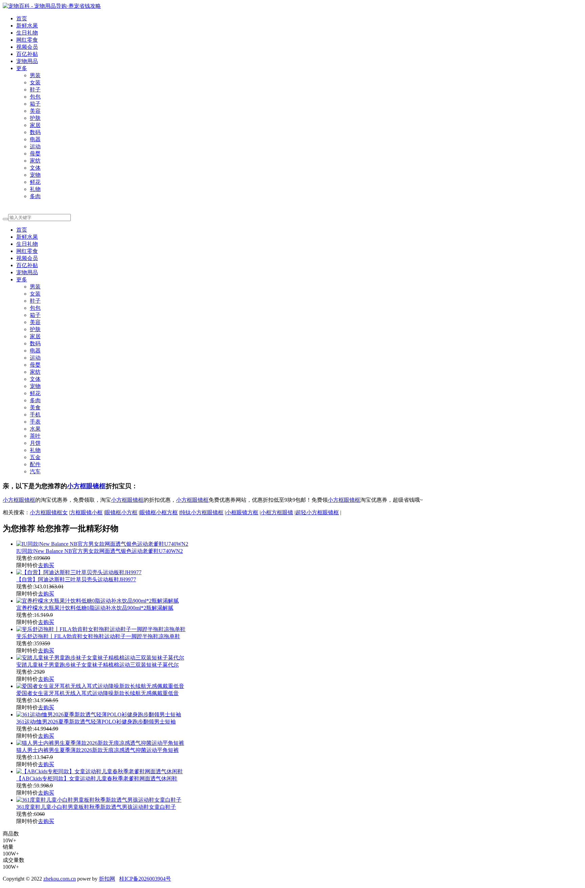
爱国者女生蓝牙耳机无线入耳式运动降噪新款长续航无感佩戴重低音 (97, 693)
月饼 (35, 443)
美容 (35, 111)
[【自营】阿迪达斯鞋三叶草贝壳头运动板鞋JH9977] (79, 572)
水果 (35, 429)
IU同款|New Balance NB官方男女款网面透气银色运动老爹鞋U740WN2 (99, 551)
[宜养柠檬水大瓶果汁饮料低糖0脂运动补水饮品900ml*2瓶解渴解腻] (97, 601)
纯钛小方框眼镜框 (201, 512)
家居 (35, 125)
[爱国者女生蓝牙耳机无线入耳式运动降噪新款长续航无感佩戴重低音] (100, 686)
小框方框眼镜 (277, 512)
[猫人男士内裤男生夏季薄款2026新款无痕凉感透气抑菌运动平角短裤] (100, 743)
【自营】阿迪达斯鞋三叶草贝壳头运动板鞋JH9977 (76, 579)
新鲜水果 (27, 25)
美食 (35, 407)
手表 (35, 422)
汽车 (35, 471)
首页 (21, 18)
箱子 (35, 104)
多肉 (35, 196)
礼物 (35, 189)
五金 (35, 457)
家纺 (35, 161)
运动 (35, 146)
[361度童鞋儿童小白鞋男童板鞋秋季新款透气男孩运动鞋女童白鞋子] (98, 800)
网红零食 (27, 40)
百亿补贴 (27, 54)
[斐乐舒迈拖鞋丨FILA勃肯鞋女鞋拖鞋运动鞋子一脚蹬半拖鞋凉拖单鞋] (101, 629)
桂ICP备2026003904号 (145, 879)
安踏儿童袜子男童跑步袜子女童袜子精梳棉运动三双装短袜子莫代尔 (97, 665)
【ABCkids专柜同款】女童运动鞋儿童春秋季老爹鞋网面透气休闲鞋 (96, 778)
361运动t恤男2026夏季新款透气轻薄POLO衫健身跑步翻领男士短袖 (96, 721)
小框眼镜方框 (242, 512)
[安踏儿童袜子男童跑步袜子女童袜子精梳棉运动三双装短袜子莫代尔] (100, 657)
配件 (35, 464)
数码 (35, 132)
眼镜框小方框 (121, 512)
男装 (35, 75)
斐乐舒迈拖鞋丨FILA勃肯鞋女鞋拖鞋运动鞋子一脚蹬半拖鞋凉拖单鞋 (98, 636)
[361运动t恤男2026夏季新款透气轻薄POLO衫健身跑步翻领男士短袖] (98, 714)
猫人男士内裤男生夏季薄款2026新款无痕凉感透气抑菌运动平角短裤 (97, 750)
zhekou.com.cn (59, 879)
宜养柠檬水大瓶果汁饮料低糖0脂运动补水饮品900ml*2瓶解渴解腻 (94, 608)
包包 (35, 97)
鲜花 (35, 182)
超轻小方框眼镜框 (317, 512)
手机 (35, 414)
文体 (35, 168)
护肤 (35, 118)
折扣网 (107, 879)
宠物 (35, 175)
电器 (35, 139)
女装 (35, 82)
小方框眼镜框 (86, 486)
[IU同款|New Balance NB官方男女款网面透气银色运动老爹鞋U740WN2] (102, 544)
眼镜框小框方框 (159, 512)
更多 (21, 68)
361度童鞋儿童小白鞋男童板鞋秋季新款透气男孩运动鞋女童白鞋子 (96, 807)
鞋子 (35, 89)
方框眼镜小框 (86, 512)
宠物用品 (27, 61)
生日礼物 (27, 33)
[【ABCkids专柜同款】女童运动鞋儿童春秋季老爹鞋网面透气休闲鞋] (99, 771)
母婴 (35, 153)
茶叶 (35, 436)
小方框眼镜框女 (49, 512)
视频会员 (27, 47)
